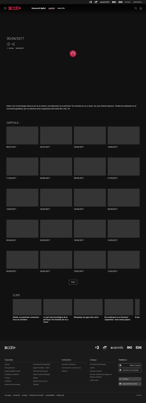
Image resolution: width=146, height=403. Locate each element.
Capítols (12, 122)
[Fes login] (140, 8)
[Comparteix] (13, 44)
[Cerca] (136, 8)
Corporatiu (137, 2)
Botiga (127, 2)
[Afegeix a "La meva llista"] (8, 44)
